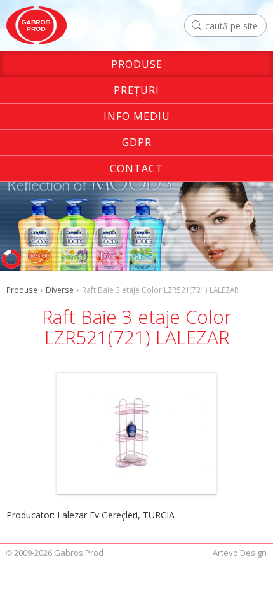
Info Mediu (136, 116)
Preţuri (136, 90)
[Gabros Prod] (36, 25)
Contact (136, 168)
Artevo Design (240, 552)
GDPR (137, 142)
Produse (137, 64)
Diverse (60, 290)
